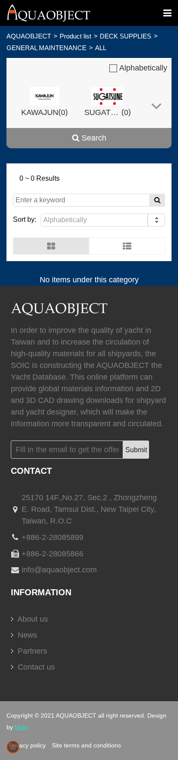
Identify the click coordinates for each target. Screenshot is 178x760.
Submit (136, 449)
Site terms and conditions (86, 745)
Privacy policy (27, 745)
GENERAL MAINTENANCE (46, 47)
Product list (75, 36)
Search (92, 138)
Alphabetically (142, 68)
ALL (100, 47)
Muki (21, 727)
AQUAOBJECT (28, 36)
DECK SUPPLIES (125, 36)
